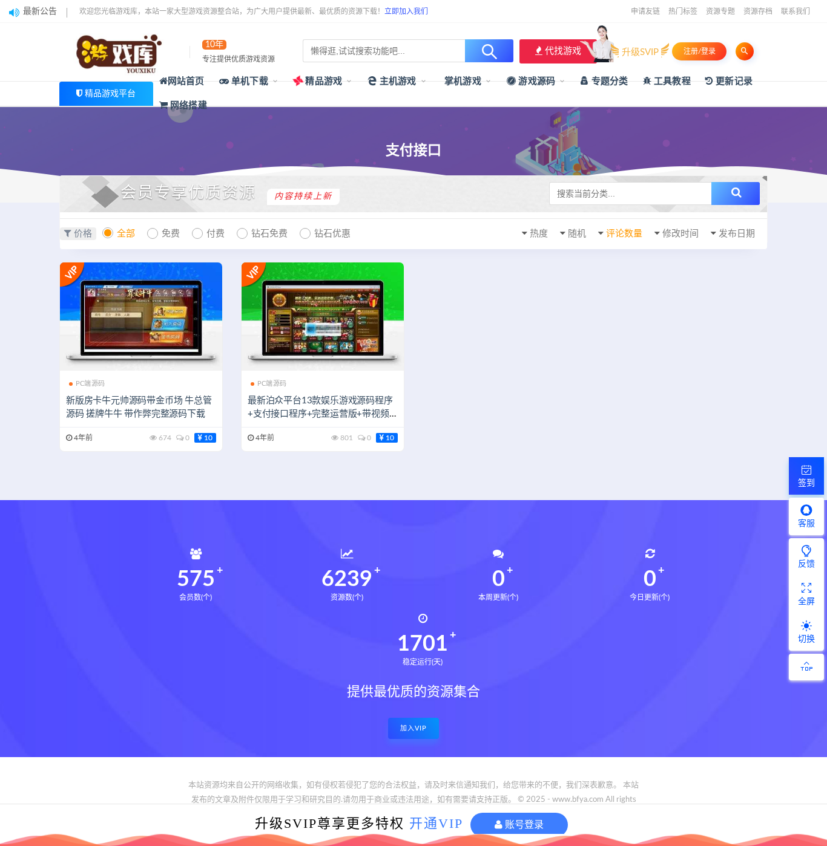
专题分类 (608, 81)
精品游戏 (322, 81)
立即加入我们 (406, 11)
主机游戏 (397, 81)
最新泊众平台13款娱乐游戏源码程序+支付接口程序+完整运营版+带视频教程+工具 (320, 414)
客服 (806, 523)
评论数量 (624, 233)
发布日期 (737, 233)
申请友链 (645, 11)
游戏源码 (535, 81)
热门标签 (682, 11)
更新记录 (733, 81)
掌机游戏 (461, 81)
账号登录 (523, 824)
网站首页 (186, 81)
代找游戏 (561, 51)
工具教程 (671, 81)
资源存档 (758, 11)
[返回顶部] (806, 667)
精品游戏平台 (110, 93)
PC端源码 (90, 383)
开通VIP (436, 823)
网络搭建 (187, 105)
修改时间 (680, 233)
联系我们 (795, 11)
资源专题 (720, 11)
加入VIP (413, 728)
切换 (806, 639)
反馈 (806, 564)
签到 (806, 483)
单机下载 (248, 81)
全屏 (806, 601)
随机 (577, 233)
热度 (539, 233)
